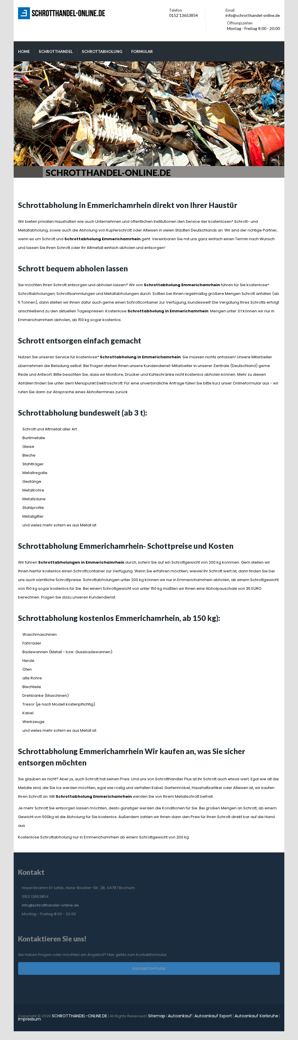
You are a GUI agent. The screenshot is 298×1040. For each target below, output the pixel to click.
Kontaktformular (149, 968)
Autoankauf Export (213, 1016)
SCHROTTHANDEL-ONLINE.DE (79, 1016)
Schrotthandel (56, 51)
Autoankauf (180, 1016)
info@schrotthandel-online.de (50, 905)
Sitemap (156, 1016)
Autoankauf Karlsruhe (256, 1016)
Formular (142, 51)
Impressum (29, 1019)
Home (24, 51)
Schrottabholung (102, 51)
